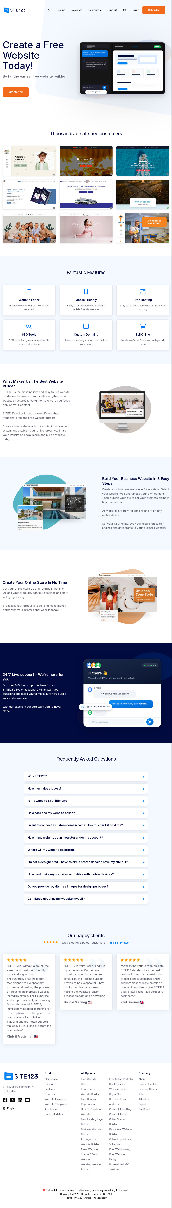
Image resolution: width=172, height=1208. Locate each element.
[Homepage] (49, 10)
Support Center (147, 1084)
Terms (69, 1197)
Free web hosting (119, 1149)
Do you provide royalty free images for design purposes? (68, 886)
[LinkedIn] (20, 1100)
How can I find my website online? (51, 813)
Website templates (56, 1104)
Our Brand (144, 1109)
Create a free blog (120, 1109)
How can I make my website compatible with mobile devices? (71, 874)
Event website (89, 1149)
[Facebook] (6, 1100)
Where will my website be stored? (52, 849)
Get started (154, 10)
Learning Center (148, 1089)
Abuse (87, 1197)
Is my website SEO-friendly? (47, 800)
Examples (95, 10)
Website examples (55, 1099)
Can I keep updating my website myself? (56, 898)
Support (112, 10)
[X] (12, 1100)
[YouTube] (27, 1100)
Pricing (61, 10)
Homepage (51, 1079)
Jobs (141, 1094)
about (142, 1079)
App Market (51, 1109)
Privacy (78, 1197)
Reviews (77, 10)
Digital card (115, 1094)
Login (135, 10)
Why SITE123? (37, 776)
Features (50, 1089)
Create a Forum (118, 1114)
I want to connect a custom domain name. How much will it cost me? (75, 825)
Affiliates (144, 1099)
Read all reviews (118, 942)
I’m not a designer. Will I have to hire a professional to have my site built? (78, 862)
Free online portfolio (121, 1079)
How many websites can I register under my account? (65, 837)
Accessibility (100, 1197)
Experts (143, 1104)
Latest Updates (54, 1114)
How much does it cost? (44, 788)
